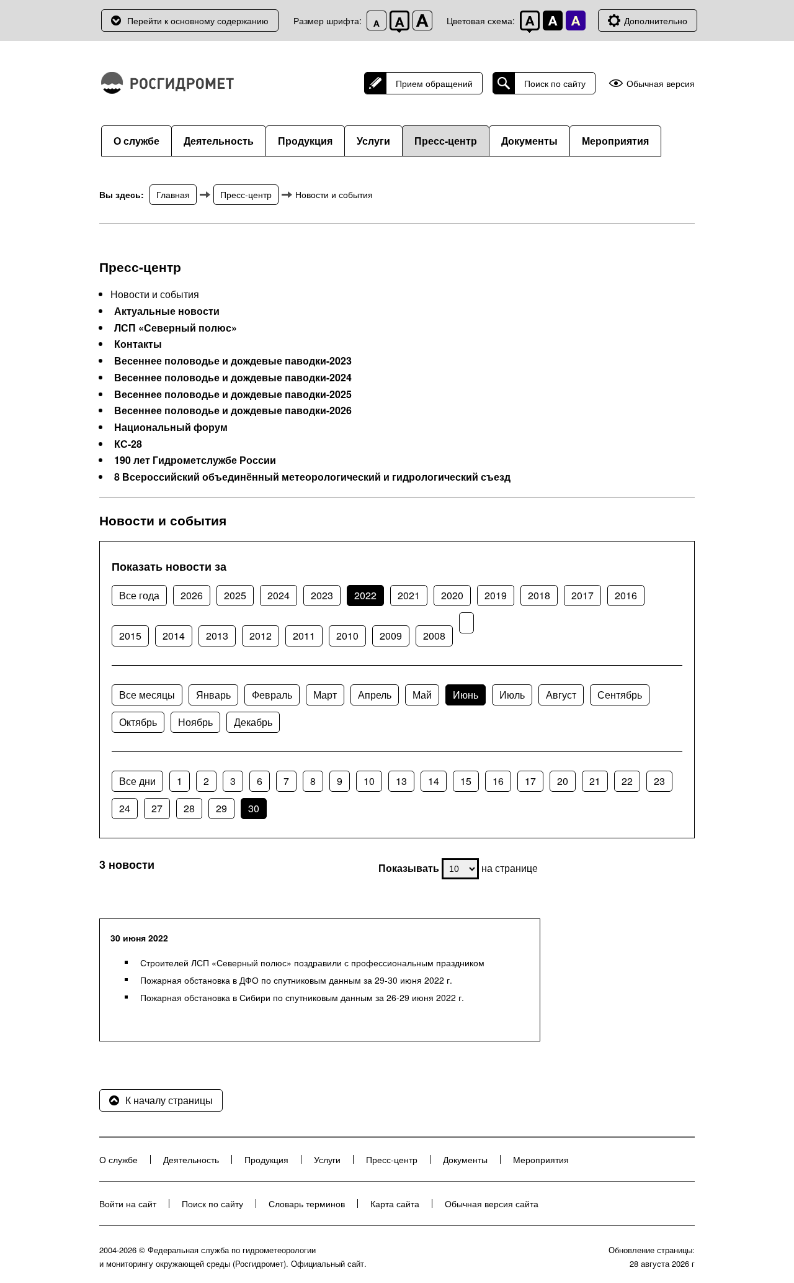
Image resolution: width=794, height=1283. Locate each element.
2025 (235, 595)
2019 (495, 595)
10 (369, 781)
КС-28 (128, 444)
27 (157, 808)
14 (433, 781)
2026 (192, 595)
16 (498, 781)
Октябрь (138, 722)
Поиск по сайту (555, 83)
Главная (173, 194)
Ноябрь (195, 722)
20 (562, 781)
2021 (409, 595)
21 (594, 781)
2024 (278, 595)
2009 (391, 635)
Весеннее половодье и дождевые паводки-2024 (233, 377)
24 (124, 808)
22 (627, 781)
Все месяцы (147, 694)
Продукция (305, 141)
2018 (539, 595)
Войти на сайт (127, 1203)
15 (465, 781)
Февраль (272, 694)
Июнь (465, 694)
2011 (304, 635)
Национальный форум (171, 427)
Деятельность (219, 141)
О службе (136, 141)
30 (253, 808)
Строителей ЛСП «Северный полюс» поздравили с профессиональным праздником (312, 962)
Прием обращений (434, 83)
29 (221, 808)
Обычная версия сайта (491, 1203)
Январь (213, 694)
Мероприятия (615, 141)
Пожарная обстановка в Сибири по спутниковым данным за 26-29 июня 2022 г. (302, 997)
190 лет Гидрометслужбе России (195, 460)
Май (422, 694)
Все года (139, 595)
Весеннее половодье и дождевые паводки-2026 (233, 410)
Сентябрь (619, 694)
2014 (174, 635)
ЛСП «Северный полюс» (175, 328)
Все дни (137, 781)
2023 (322, 595)
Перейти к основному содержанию (198, 20)
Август (561, 694)
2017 (582, 595)
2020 (452, 595)
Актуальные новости (167, 311)
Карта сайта (394, 1203)
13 (401, 781)
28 (189, 808)
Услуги (373, 141)
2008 (434, 635)
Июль (512, 694)
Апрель (374, 694)
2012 (260, 635)
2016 (626, 595)
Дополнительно (655, 20)
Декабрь (253, 722)
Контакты (138, 344)
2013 (217, 635)
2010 (347, 635)
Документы (529, 141)
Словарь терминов (307, 1203)
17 (530, 781)
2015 (130, 635)
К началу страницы (169, 1100)
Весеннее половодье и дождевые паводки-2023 (233, 361)
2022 (365, 595)
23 (659, 781)
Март (325, 694)
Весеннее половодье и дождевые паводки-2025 (233, 394)
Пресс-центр (445, 141)
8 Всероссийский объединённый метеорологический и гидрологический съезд (312, 477)
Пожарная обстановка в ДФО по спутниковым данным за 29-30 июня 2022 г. (296, 980)
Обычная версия (661, 83)
